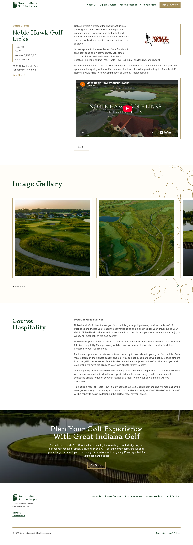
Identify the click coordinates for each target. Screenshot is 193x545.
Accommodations (128, 4)
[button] (177, 285)
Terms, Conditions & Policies (168, 533)
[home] (24, 4)
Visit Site (81, 147)
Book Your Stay (170, 4)
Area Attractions (148, 4)
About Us (91, 4)
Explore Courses (108, 4)
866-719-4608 (18, 515)
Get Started (96, 465)
